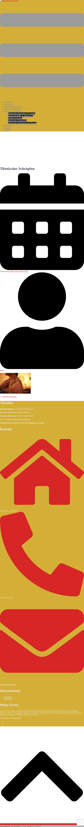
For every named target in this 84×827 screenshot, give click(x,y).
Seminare (8, 125)
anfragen (32, 423)
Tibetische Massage (12, 109)
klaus (1, 370)
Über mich (8, 104)
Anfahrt (7, 130)
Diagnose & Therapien (13, 106)
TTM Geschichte (15, 118)
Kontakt (7, 128)
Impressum (7, 697)
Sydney (29, 826)
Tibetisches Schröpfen (17, 121)
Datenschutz (8, 699)
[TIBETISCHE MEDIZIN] (9, 1)
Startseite (8, 102)
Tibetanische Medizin (13, 111)
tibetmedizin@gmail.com (22, 419)
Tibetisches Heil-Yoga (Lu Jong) (21, 113)
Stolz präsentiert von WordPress (10, 826)
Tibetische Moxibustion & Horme (22, 123)
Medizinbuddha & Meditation (20, 116)
